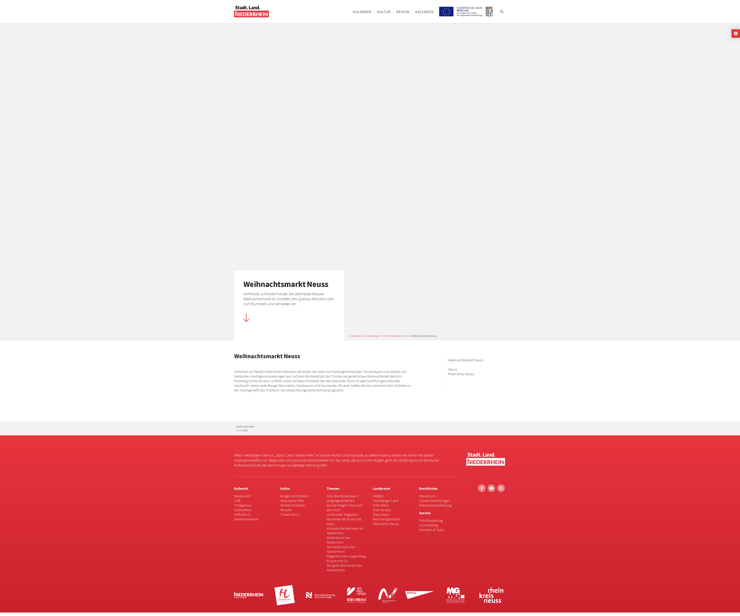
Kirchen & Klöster (292, 505)
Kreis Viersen (382, 510)
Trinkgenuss (242, 505)
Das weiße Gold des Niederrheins (341, 549)
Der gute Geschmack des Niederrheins (344, 567)
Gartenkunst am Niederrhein (338, 539)
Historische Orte (292, 500)
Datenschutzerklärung (435, 505)
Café (237, 500)
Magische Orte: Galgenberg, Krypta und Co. (346, 558)
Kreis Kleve (380, 505)
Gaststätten (242, 510)
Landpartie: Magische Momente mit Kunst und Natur (344, 519)
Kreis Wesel (381, 514)
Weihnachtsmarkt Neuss (395, 336)
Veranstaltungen (371, 336)
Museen (286, 510)
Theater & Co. (290, 514)
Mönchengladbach (386, 519)
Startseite (355, 336)
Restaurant (242, 496)
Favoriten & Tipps (431, 530)
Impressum (427, 496)
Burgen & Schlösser (294, 496)
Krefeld (378, 496)
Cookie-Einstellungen (434, 500)
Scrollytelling (428, 525)
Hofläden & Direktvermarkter (246, 516)
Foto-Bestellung (431, 520)
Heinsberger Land (386, 500)
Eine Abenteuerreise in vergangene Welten (343, 498)
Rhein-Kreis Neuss (386, 524)
